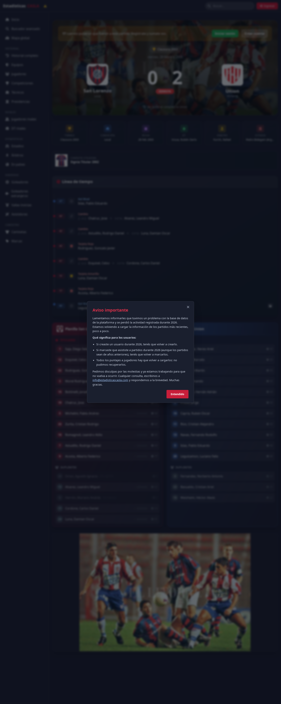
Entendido (177, 394)
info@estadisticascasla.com (110, 380)
